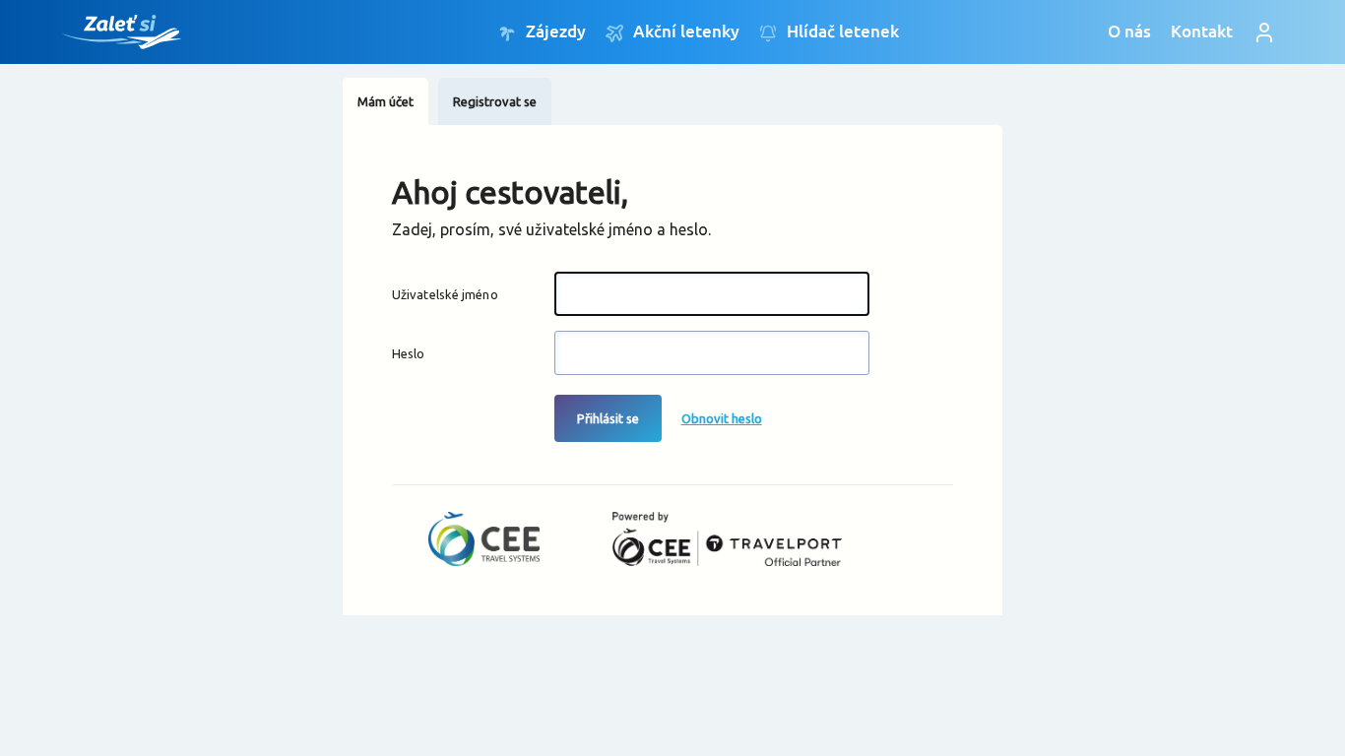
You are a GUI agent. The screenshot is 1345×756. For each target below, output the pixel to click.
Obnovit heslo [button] (721, 418)
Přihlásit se (608, 418)
